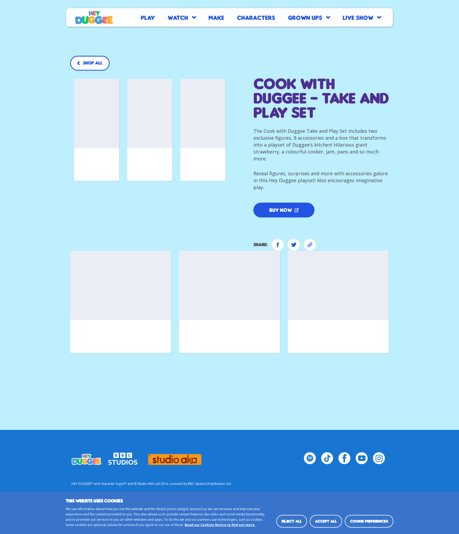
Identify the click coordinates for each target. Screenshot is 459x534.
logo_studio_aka (174, 457)
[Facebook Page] (344, 458)
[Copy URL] (310, 245)
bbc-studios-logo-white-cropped (123, 457)
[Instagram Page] (379, 458)
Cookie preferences (369, 521)
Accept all (326, 521)
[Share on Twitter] (294, 245)
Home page (94, 17)
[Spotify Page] (310, 458)
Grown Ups (305, 17)
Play (148, 17)
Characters (256, 17)
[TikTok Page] (327, 458)
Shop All (93, 63)
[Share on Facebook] (278, 245)
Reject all (292, 521)
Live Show (358, 17)
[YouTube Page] (362, 458)
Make (216, 17)
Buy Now (280, 210)
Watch (178, 17)
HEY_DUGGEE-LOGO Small (86, 457)
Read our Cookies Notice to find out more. (220, 525)
